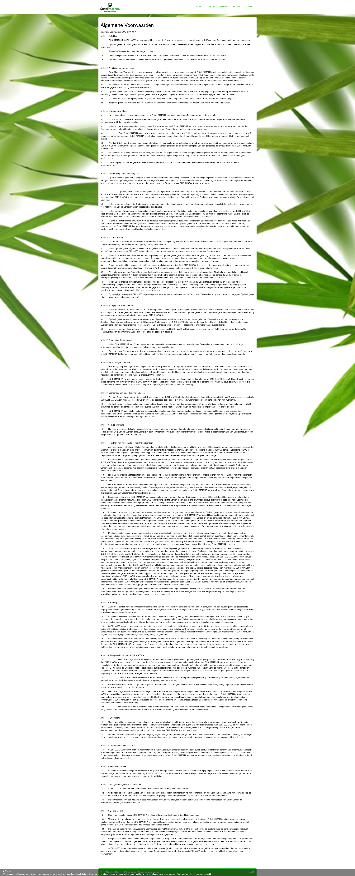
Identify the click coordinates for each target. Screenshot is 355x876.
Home (198, 6)
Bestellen (224, 6)
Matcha (236, 6)
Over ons (211, 6)
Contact (248, 6)
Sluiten (7, 871)
